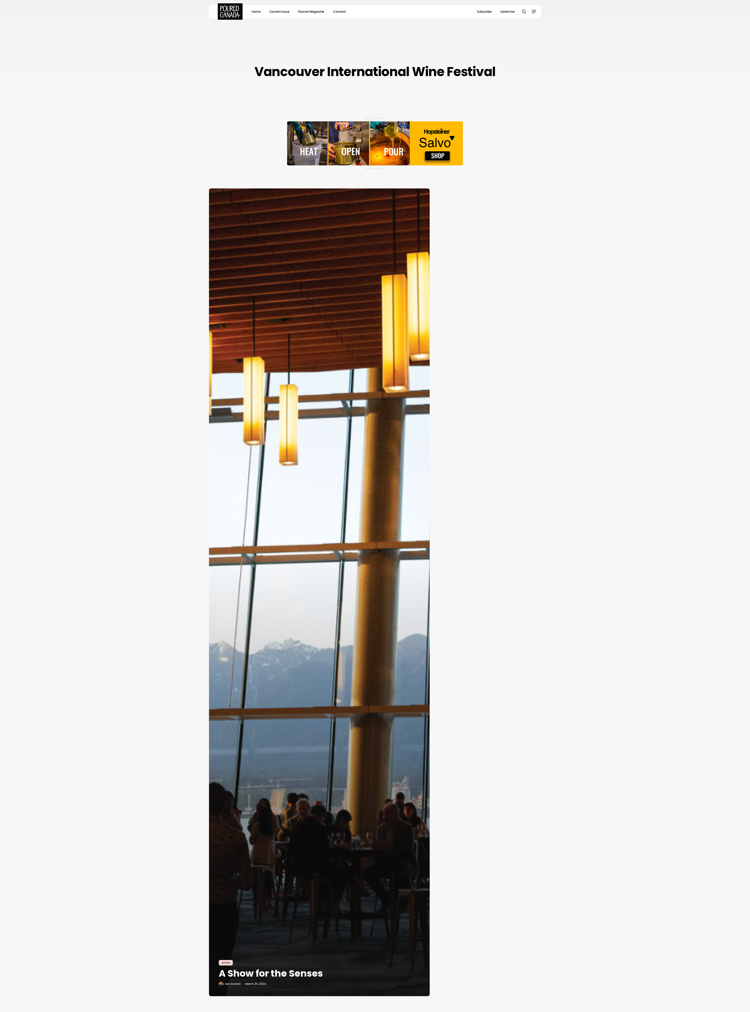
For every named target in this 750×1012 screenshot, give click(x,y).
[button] (534, 12)
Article (225, 963)
